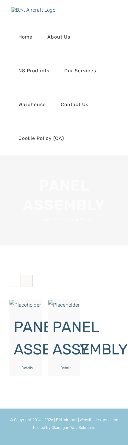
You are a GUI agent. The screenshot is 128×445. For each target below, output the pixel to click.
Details (27, 368)
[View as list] (26, 281)
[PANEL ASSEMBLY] (25, 305)
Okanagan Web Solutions (73, 427)
